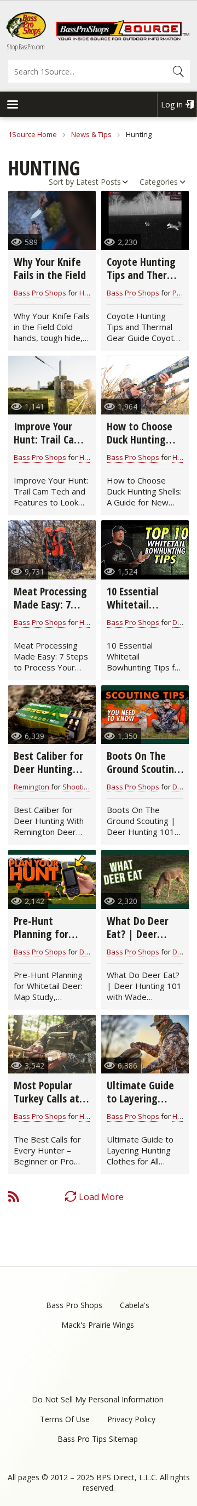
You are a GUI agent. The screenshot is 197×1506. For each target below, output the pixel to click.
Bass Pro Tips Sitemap (97, 1439)
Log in (172, 104)
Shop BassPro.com (26, 47)
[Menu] (12, 105)
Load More (101, 1197)
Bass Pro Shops (40, 293)
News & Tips (91, 134)
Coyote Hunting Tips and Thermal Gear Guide (145, 274)
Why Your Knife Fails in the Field (50, 268)
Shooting (77, 787)
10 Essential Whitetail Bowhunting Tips (144, 604)
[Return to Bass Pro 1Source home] (122, 38)
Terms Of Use (65, 1419)
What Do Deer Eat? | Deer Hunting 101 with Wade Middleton (145, 940)
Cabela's (134, 1305)
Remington (31, 787)
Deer (180, 622)
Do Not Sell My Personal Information (98, 1399)
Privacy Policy (131, 1419)
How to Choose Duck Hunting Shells (139, 439)
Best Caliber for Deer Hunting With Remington (50, 768)
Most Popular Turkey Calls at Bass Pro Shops (46, 1098)
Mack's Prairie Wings (97, 1325)
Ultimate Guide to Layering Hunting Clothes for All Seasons (142, 1105)
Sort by (61, 182)
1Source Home (32, 134)
